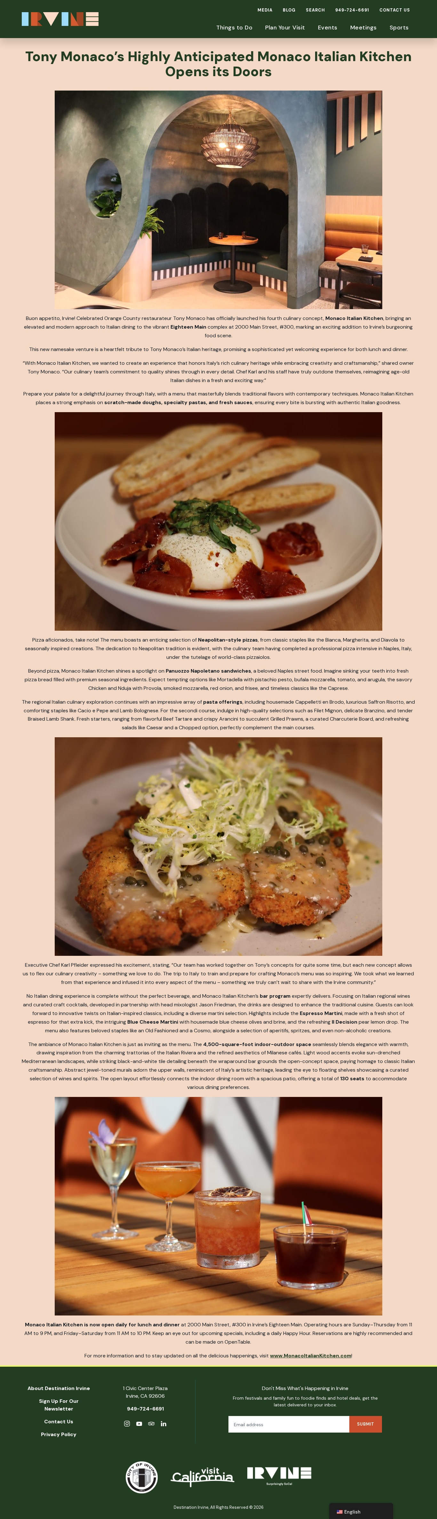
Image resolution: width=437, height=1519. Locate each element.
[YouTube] (139, 1424)
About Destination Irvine (59, 1388)
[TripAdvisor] (151, 1424)
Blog (289, 10)
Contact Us (394, 10)
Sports (399, 27)
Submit (365, 1424)
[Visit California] (202, 1477)
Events (328, 27)
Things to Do (234, 27)
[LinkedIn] (163, 1424)
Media (265, 10)
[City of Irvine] (142, 1477)
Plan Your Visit (285, 27)
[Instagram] (127, 1424)
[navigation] (361, 1511)
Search (315, 10)
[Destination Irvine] (279, 1477)
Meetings (363, 27)
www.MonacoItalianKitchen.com (310, 1355)
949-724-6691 (352, 10)
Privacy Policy (58, 1434)
